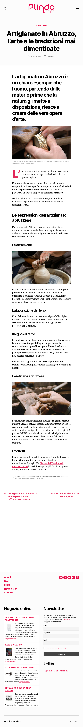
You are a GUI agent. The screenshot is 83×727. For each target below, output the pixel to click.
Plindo (18, 721)
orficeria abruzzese (22, 479)
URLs (56, 671)
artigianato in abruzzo (60, 476)
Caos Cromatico (13, 645)
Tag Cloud (48, 671)
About (7, 577)
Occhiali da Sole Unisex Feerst (20, 667)
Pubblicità (64, 671)
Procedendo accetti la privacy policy (56, 648)
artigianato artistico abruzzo (41, 476)
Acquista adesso (10, 639)
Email (45, 640)
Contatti (8, 592)
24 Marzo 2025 (35, 56)
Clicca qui (67, 619)
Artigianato (41, 26)
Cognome (47, 633)
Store (7, 584)
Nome (45, 625)
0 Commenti (51, 56)
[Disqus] (41, 538)
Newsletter (10, 588)
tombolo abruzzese (36, 479)
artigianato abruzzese (23, 476)
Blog (6, 581)
